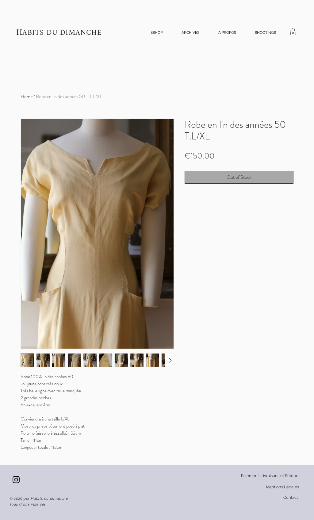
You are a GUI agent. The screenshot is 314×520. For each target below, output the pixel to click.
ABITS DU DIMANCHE (61, 33)
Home (27, 96)
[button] (156, 32)
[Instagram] (16, 479)
